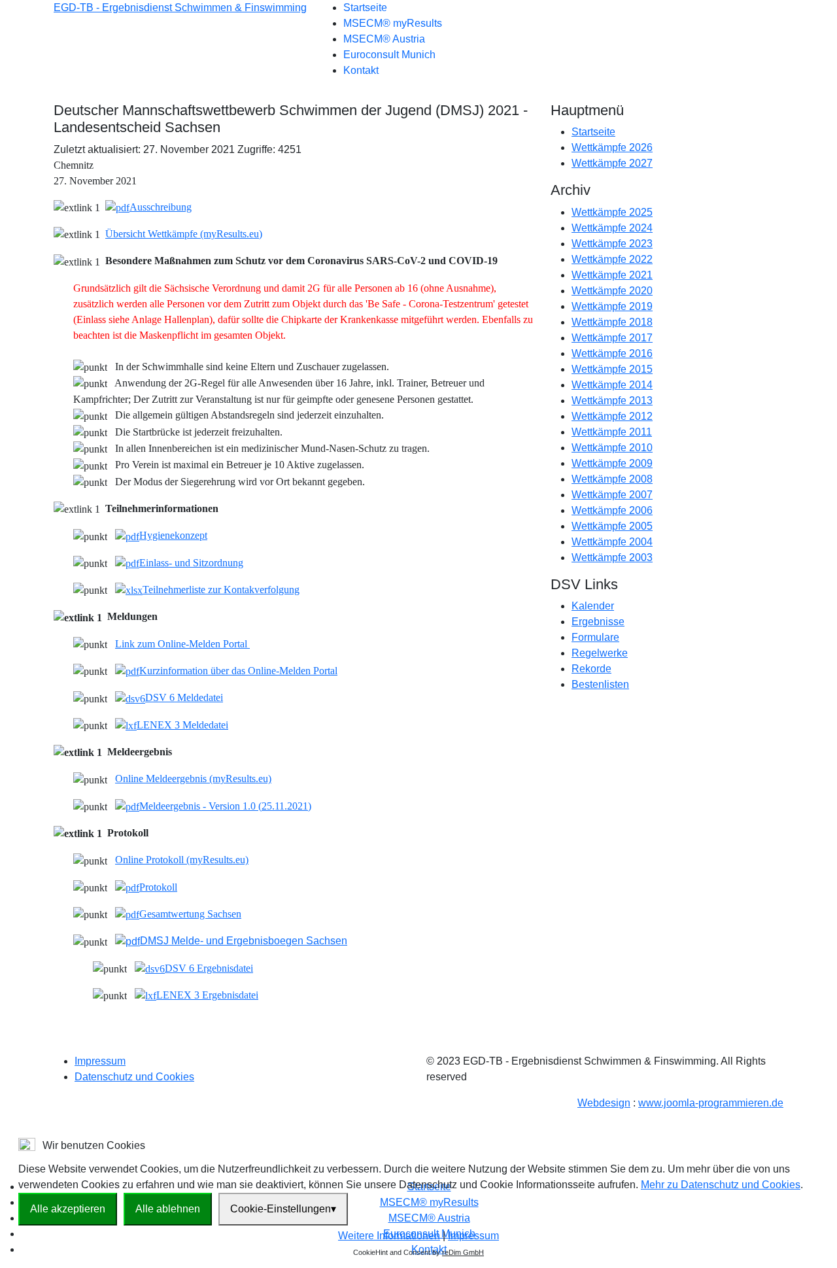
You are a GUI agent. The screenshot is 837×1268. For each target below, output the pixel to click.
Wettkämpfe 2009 (612, 463)
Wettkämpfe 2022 (612, 259)
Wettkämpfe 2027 (612, 163)
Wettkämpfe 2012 (612, 416)
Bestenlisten (600, 684)
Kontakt (361, 70)
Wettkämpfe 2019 (612, 306)
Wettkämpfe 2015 (612, 369)
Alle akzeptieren (67, 1208)
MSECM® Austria (384, 38)
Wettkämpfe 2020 (612, 290)
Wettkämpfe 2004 (612, 541)
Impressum (100, 1061)
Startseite (365, 7)
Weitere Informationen (389, 1235)
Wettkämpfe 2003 (612, 557)
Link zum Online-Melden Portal (182, 643)
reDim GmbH (463, 1252)
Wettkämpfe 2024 (612, 227)
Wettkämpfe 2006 (612, 510)
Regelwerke (600, 653)
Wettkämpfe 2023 (612, 243)
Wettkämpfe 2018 (612, 322)
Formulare (595, 637)
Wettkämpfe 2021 (612, 275)
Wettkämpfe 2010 (612, 447)
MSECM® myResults (392, 23)
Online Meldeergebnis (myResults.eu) (193, 778)
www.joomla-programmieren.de (710, 1102)
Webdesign (603, 1102)
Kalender (593, 605)
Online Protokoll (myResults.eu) (181, 859)
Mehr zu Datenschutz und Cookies (720, 1184)
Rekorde (591, 668)
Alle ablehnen (167, 1208)
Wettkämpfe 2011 (612, 431)
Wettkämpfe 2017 (612, 337)
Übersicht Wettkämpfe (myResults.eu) (183, 233)
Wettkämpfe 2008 (612, 479)
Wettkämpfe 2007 (612, 494)
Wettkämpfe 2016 (612, 353)
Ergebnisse (598, 621)
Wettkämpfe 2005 (612, 526)
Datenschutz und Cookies (134, 1076)
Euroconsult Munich (389, 54)
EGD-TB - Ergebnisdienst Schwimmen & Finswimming (180, 7)
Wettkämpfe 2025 (612, 212)
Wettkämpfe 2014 (612, 384)
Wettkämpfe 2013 (612, 400)
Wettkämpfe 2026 (612, 147)
